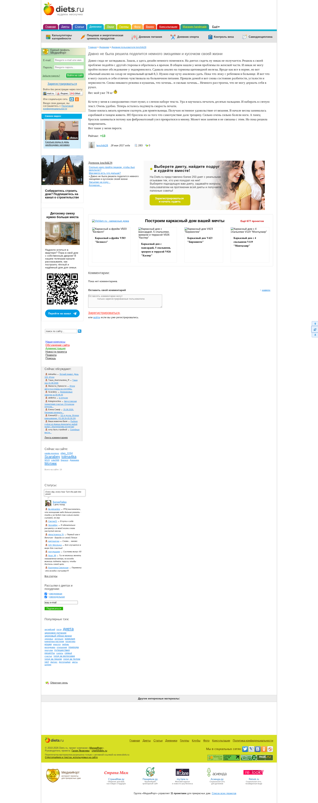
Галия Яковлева (80, 750)
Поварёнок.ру (150, 779)
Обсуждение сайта (57, 345)
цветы (75, 662)
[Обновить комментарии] (314, 329)
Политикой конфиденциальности (58, 107)
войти (96, 317)
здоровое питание (55, 632)
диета (68, 628)
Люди (110, 26)
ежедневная (55, 593)
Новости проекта (56, 351)
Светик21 (52, 521)
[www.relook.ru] (253, 776)
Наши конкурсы (55, 341)
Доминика (74, 460)
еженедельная (57, 597)
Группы (124, 26)
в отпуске (63, 398)
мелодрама (50, 647)
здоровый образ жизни (58, 635)
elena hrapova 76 (56, 534)
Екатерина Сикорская (58, 567)
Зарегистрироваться (104, 313)
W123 (47, 460)
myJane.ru (182, 779)
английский (50, 629)
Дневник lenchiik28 (100, 163)
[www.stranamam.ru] (116, 776)
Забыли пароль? (51, 76)
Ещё (215, 26)
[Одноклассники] (264, 749)
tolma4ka (68, 457)
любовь (65, 644)
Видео (150, 26)
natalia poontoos (52, 453)
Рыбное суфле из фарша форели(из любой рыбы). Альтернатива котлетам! (61, 424)
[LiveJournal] (251, 749)
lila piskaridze (54, 509)
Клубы (196, 740)
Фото (137, 26)
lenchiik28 (102, 145)
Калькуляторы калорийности (62, 37)
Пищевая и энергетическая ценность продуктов (105, 37)
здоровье (49, 639)
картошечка (53, 541)
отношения (62, 647)
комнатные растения (54, 641)
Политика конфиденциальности (253, 740)
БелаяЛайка (59, 502)
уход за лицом (53, 658)
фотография (64, 662)
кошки (48, 644)
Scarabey (52, 457)
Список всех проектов (224, 793)
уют (47, 661)
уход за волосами (64, 655)
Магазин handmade (195, 26)
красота (57, 644)
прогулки (49, 650)
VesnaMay (53, 525)
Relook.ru (254, 779)
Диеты (65, 26)
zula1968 (55, 460)
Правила (50, 355)
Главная (50, 26)
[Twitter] (245, 749)
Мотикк (51, 463)
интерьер (59, 639)
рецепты (50, 653)
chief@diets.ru (99, 750)
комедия (70, 638)
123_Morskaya (55, 545)
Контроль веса (224, 36)
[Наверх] (314, 323)
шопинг (48, 664)
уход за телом (71, 658)
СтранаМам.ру (116, 779)
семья (68, 653)
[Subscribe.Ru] (270, 749)
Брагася (64, 460)
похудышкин (54, 551)
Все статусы (51, 576)
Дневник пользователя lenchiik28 (129, 47)
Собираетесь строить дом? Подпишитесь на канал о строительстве (62, 194)
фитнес (53, 662)
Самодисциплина (260, 36)
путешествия (62, 650)
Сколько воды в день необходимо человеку (57, 143)
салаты (59, 653)
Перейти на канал (59, 313)
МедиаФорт (96, 747)
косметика (70, 641)
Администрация (55, 348)
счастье (48, 656)
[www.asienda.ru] (217, 776)
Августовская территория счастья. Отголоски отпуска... (61, 404)
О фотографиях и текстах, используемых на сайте (71, 757)
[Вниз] (314, 335)
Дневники (95, 26)
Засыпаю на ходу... (99, 182)
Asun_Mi (52, 555)
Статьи (79, 26)
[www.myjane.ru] (182, 776)
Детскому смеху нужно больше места (62, 215)
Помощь (50, 358)
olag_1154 (67, 453)
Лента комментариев (56, 437)
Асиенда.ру (217, 779)
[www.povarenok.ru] (150, 776)
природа (73, 647)
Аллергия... (95, 185)
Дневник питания (150, 36)
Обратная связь (59, 682)
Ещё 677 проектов (252, 221)
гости (58, 629)
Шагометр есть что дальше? (105, 173)
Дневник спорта (188, 36)
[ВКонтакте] (258, 749)
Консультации (168, 26)
